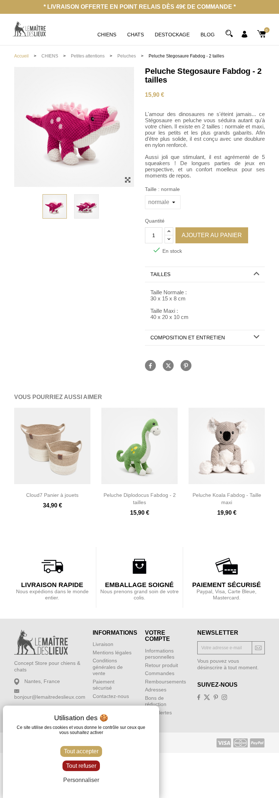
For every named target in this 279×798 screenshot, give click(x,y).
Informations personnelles (159, 654)
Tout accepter (81, 751)
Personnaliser (81, 780)
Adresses (155, 690)
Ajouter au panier (212, 235)
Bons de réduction (155, 701)
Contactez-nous (111, 696)
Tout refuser (81, 766)
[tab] (205, 274)
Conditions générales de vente (108, 667)
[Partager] (150, 365)
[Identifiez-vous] (244, 34)
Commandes (159, 673)
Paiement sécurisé (103, 685)
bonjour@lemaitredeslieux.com (49, 697)
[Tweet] (168, 365)
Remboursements (165, 682)
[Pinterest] (186, 365)
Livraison (103, 644)
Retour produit (161, 665)
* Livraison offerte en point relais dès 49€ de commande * (140, 7)
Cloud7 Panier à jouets (52, 495)
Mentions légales (112, 652)
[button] (204, 274)
